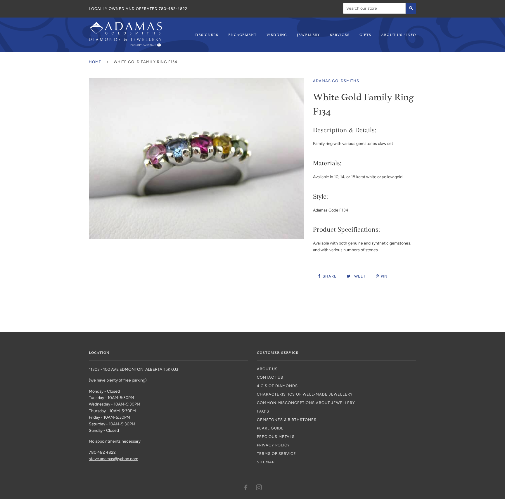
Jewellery (308, 34)
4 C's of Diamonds (277, 386)
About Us (267, 369)
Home (95, 62)
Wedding (277, 34)
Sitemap (265, 462)
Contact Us (270, 377)
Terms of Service (276, 453)
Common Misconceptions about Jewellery (306, 403)
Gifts (365, 34)
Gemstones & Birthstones (287, 419)
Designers (206, 34)
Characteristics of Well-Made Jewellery (305, 394)
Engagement (242, 34)
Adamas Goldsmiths (336, 81)
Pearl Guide (270, 428)
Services (340, 34)
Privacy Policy (273, 445)
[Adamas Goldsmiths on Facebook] (246, 488)
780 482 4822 (102, 452)
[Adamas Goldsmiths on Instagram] (259, 488)
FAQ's (263, 411)
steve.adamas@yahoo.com (113, 458)
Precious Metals (276, 436)
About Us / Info (398, 34)
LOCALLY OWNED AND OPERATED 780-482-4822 (138, 8)
